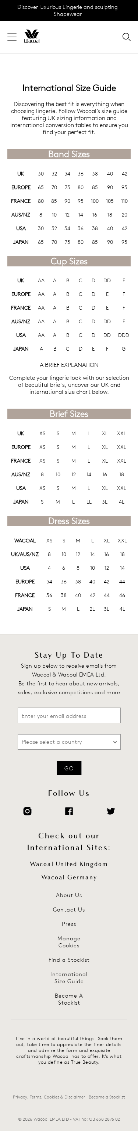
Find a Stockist (69, 959)
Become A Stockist (69, 999)
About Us (69, 895)
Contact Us (69, 909)
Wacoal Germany (69, 877)
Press (69, 923)
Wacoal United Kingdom (69, 864)
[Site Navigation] (12, 37)
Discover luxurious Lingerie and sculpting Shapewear (67, 10)
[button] (65, 742)
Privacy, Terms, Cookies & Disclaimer (49, 1097)
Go (69, 768)
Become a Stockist (107, 1097)
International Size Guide (69, 978)
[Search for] (126, 37)
